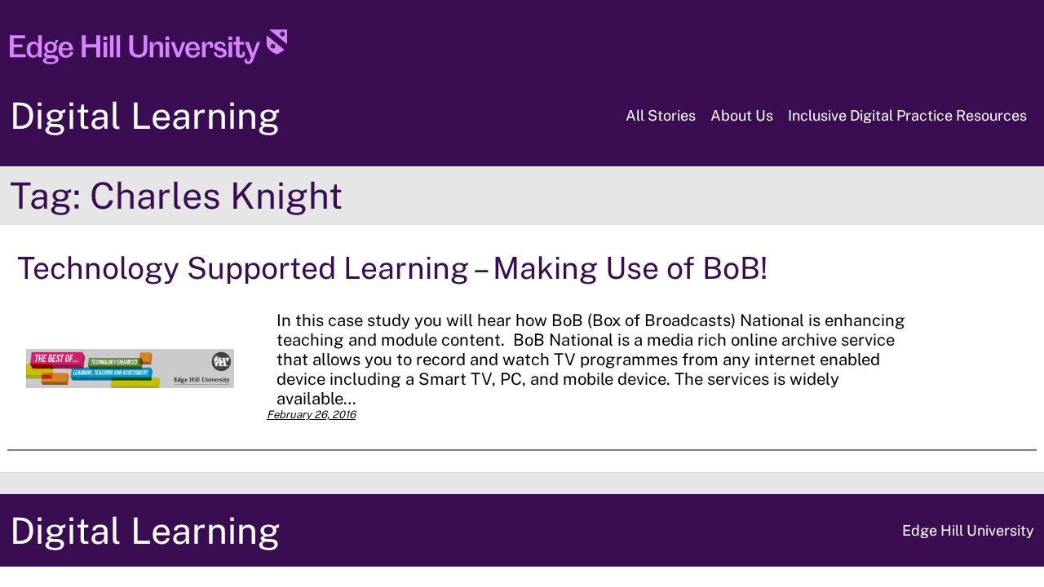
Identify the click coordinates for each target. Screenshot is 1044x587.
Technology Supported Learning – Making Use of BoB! (392, 267)
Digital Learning (145, 115)
